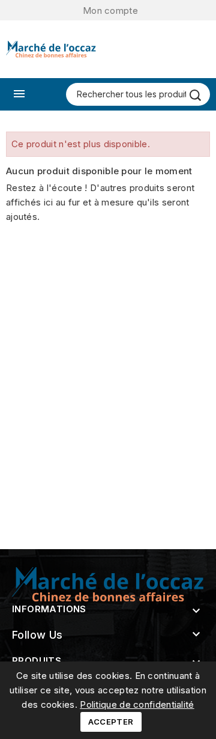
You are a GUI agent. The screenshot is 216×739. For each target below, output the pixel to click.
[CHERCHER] (195, 95)
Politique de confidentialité (137, 704)
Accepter (110, 721)
